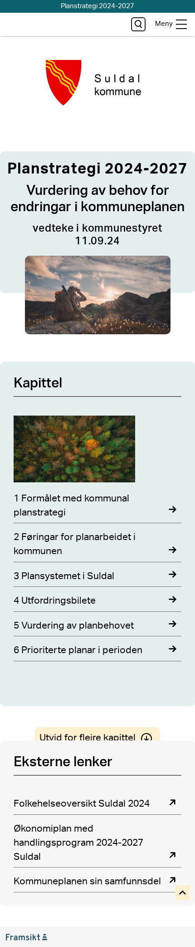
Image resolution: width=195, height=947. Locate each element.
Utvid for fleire (87, 738)
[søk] (138, 24)
